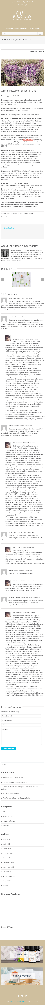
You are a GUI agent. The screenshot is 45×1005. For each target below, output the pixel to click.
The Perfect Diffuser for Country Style (16, 798)
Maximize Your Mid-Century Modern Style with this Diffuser (20, 788)
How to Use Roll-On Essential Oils (15, 782)
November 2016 (8, 867)
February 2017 (8, 853)
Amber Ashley (6, 213)
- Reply (30, 298)
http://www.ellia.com (20, 553)
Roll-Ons (6, 826)
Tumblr (20, 232)
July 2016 (6, 885)
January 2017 (7, 858)
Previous (34, 51)
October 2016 (7, 872)
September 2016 (9, 876)
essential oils (28, 140)
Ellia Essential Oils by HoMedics (18, 1001)
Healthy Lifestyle (9, 821)
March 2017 (7, 849)
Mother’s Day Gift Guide (11, 793)
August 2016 (7, 881)
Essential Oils (27, 213)
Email (33, 232)
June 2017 (6, 839)
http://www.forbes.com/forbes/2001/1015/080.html (24, 419)
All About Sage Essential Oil (13, 777)
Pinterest (26, 5)
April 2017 (6, 844)
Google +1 (24, 233)
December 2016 (8, 862)
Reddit (16, 232)
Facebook (18, 4)
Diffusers (6, 812)
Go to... (5, 34)
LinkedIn (11, 232)
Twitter (22, 4)
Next (41, 51)
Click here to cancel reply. (10, 711)
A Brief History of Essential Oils (18, 90)
